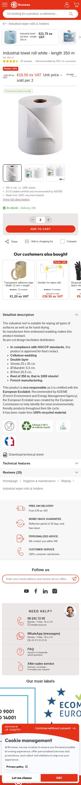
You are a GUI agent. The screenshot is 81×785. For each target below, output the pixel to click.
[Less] (32, 219)
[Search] (71, 14)
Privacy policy (15, 766)
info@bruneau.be (38, 625)
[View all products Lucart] (71, 75)
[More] (48, 219)
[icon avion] (74, 579)
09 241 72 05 (36, 618)
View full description (16, 199)
